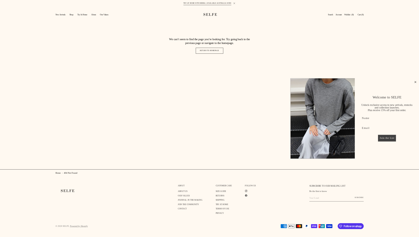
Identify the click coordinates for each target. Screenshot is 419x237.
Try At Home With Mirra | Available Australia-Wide (207, 3)
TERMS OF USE (222, 209)
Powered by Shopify (79, 226)
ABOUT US (183, 191)
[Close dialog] (415, 82)
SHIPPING (220, 200)
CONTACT (182, 209)
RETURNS (220, 196)
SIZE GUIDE (221, 191)
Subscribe (359, 197)
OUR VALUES (184, 196)
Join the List (387, 138)
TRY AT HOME (222, 204)
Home (58, 173)
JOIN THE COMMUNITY (188, 204)
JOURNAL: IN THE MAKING (190, 200)
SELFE (66, 226)
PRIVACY (220, 213)
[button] (330, 15)
